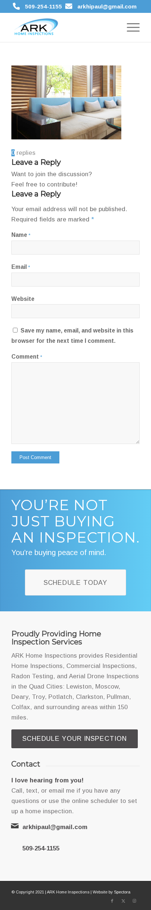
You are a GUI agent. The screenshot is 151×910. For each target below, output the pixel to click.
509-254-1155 (43, 6)
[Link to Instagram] (134, 900)
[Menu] (129, 27)
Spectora (122, 892)
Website (22, 299)
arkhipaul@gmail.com (107, 6)
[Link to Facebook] (112, 900)
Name (20, 235)
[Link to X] (123, 900)
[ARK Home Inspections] (62, 27)
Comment (26, 356)
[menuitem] (129, 27)
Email (20, 267)
